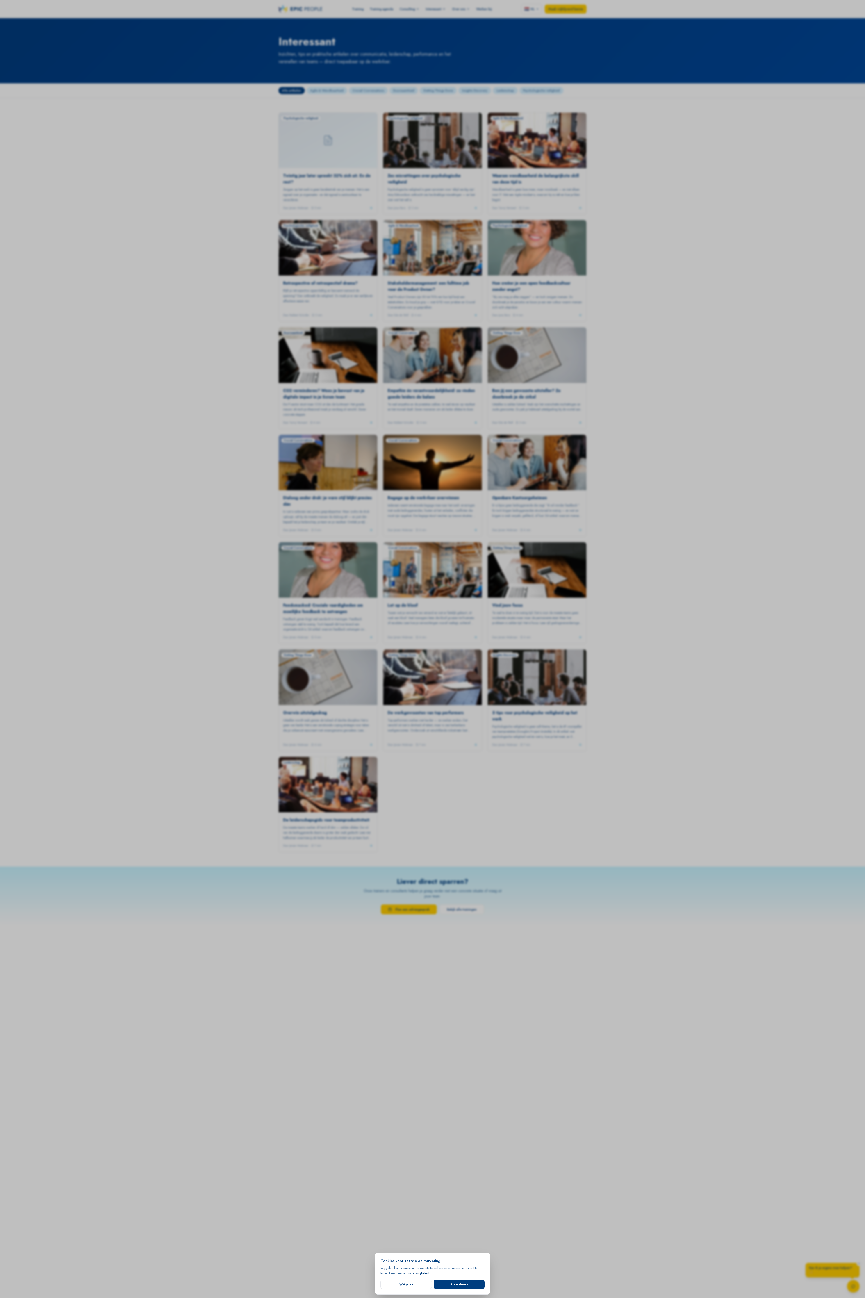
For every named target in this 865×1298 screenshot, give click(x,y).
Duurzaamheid (403, 90)
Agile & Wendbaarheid (327, 90)
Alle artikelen (291, 90)
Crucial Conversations (368, 90)
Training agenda (381, 9)
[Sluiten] (858, 1263)
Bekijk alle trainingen (462, 909)
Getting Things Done (438, 90)
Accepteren (459, 1284)
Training (358, 9)
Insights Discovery (474, 90)
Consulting (407, 9)
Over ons (458, 9)
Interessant (433, 9)
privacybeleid (420, 1273)
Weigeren (406, 1284)
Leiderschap (505, 90)
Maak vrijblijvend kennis (565, 9)
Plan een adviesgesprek (412, 909)
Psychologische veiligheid (541, 90)
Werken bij (484, 9)
